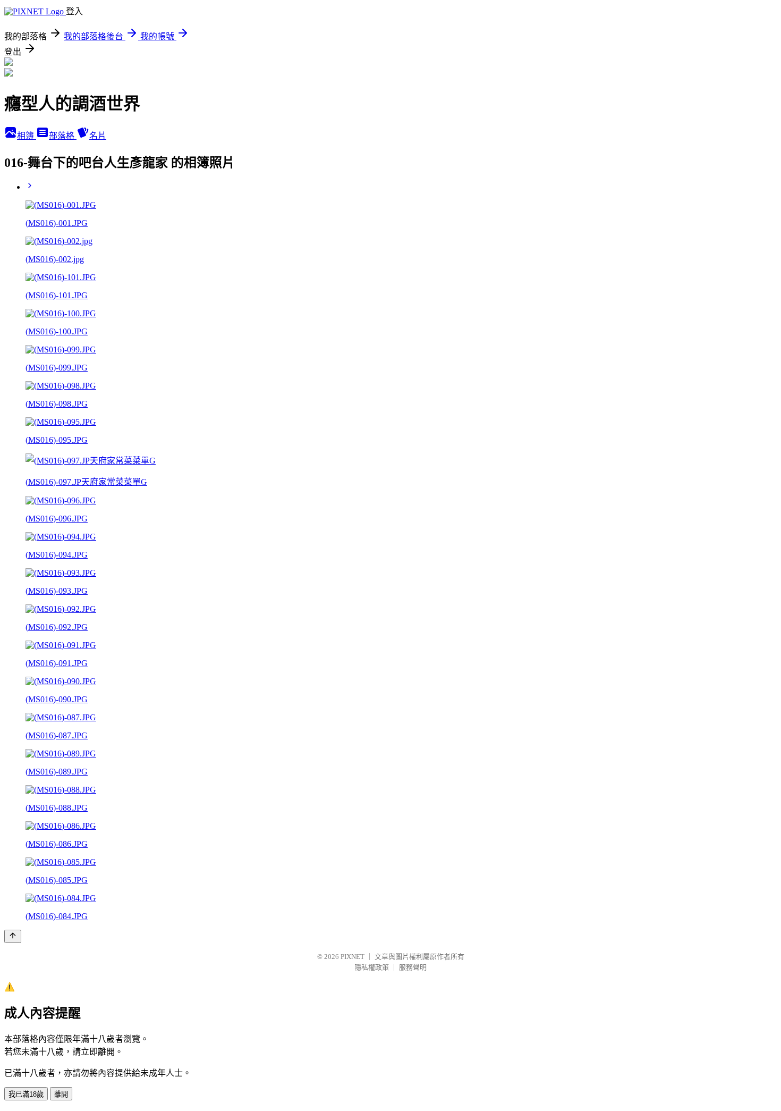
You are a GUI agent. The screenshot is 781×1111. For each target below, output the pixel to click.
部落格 (63, 135)
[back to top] (12, 936)
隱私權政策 (371, 967)
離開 (61, 1094)
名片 (97, 135)
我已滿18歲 (26, 1094)
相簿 (26, 135)
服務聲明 (413, 967)
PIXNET (352, 957)
